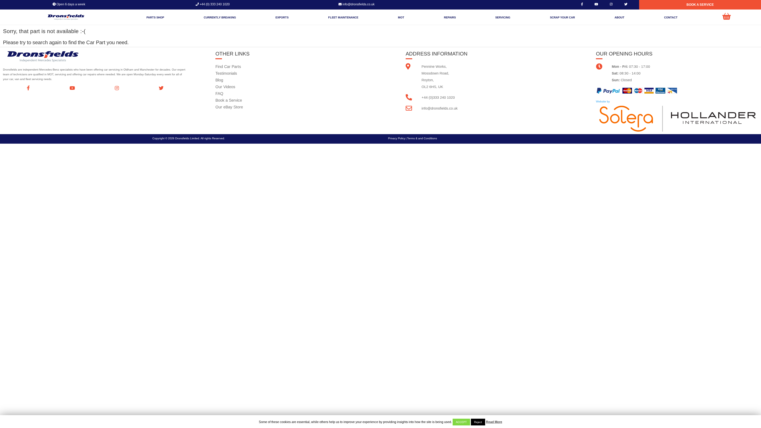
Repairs (450, 17)
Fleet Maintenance (343, 17)
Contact (671, 17)
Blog (219, 80)
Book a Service (228, 100)
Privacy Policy (396, 138)
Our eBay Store (229, 107)
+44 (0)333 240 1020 (438, 97)
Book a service (700, 4)
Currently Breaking (220, 17)
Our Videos (225, 87)
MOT (401, 17)
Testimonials (226, 73)
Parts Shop (155, 17)
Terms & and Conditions (422, 138)
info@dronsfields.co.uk (440, 108)
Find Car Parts (228, 66)
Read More (494, 422)
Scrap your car (562, 17)
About (619, 17)
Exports (282, 17)
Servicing (502, 17)
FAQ (219, 93)
